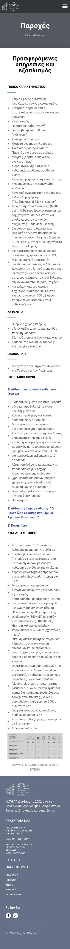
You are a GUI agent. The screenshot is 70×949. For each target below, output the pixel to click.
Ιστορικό (11, 889)
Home (28, 34)
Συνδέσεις (12, 874)
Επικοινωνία (13, 894)
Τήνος (9, 884)
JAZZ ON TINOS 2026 (17, 839)
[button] (65, 6)
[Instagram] (15, 915)
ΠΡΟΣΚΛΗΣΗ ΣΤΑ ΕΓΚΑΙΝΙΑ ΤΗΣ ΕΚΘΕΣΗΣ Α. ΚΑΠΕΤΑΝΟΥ (19, 830)
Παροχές (11, 879)
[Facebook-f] (8, 915)
